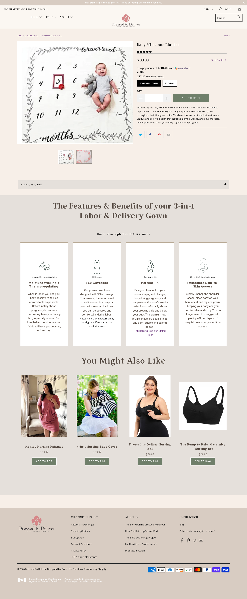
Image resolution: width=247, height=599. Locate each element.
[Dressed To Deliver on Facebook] (182, 540)
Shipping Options (80, 531)
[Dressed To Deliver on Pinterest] (188, 540)
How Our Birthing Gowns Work (141, 531)
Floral (169, 83)
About (65, 17)
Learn (49, 17)
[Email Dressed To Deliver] (201, 540)
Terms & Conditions (81, 544)
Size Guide (217, 60)
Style (140, 71)
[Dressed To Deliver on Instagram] (194, 540)
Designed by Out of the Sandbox (65, 569)
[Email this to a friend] (169, 134)
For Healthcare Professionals (141, 544)
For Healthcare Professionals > (26, 9)
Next (226, 36)
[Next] (127, 92)
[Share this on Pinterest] (159, 134)
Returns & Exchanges (82, 524)
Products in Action (135, 550)
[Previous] (23, 92)
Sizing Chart (77, 537)
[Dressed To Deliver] (125, 21)
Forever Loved (149, 83)
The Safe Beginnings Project (140, 537)
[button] (144, 51)
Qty (139, 91)
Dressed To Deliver (35, 569)
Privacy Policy (78, 550)
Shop (35, 17)
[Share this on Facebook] (150, 134)
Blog (182, 524)
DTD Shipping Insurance (84, 557)
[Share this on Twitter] (141, 134)
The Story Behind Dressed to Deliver (145, 524)
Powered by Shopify (95, 569)
